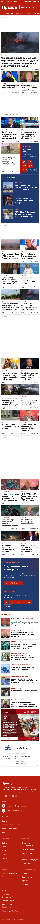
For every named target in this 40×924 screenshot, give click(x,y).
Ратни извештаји (29, 869)
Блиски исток (27, 877)
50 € (30, 166)
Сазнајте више (11, 583)
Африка (25, 881)
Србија (19, 13)
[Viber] (16, 796)
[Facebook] (3, 796)
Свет (28, 13)
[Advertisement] (20, 24)
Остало (25, 884)
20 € (24, 166)
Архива (4, 858)
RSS (3, 832)
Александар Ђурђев (30, 860)
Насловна (8, 13)
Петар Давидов (28, 849)
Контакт (36, 2)
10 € (29, 162)
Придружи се (31, 7)
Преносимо (26, 863)
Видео (4, 854)
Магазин (5, 850)
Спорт (4, 869)
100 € (25, 170)
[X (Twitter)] (9, 796)
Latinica (28, 2)
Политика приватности (11, 825)
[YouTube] (6, 796)
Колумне (25, 839)
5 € (24, 162)
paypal (32, 170)
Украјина (25, 873)
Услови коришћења (9, 829)
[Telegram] (13, 796)
